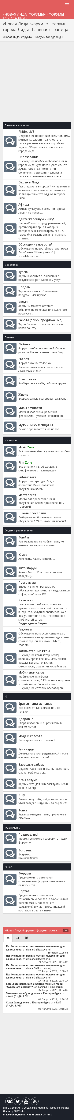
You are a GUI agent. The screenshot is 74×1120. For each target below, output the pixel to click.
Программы (27, 583)
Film (25, 463)
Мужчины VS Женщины (35, 425)
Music (26, 447)
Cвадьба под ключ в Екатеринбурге (28, 1002)
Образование (28, 157)
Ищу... (22, 795)
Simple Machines (39, 1107)
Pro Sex (23, 359)
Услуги (23, 302)
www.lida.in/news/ (29, 256)
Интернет (25, 600)
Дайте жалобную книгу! (36, 219)
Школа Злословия (32, 513)
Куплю (23, 272)
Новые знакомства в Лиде (47, 352)
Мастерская (27, 495)
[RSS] (35, 1102)
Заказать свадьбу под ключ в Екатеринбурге (33, 993)
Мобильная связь (31, 672)
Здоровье (25, 719)
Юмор (23, 555)
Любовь (24, 344)
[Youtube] (26, 1102)
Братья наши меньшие (35, 704)
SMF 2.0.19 (9, 1107)
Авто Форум (27, 568)
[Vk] (9, 1102)
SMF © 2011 (22, 1107)
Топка (22, 810)
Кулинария (26, 749)
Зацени (42, 623)
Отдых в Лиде (28, 182)
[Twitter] (17, 1102)
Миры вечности (30, 408)
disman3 (30, 949)
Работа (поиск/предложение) (40, 320)
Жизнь (23, 395)
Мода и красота (30, 736)
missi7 (9, 996)
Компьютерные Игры (34, 651)
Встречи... (25, 850)
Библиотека (27, 477)
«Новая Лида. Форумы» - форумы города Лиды (33, 15)
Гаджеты (25, 629)
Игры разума (27, 780)
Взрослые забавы (31, 765)
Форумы (24, 873)
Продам (24, 287)
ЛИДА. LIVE (26, 132)
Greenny (34, 858)
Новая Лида (34, 1114)
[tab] (8, 938)
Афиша (23, 205)
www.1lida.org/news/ (40, 252)
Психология (27, 379)
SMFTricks (19, 1111)
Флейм (23, 537)
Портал (24, 891)
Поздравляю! (28, 835)
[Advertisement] (37, 83)
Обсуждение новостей (35, 244)
